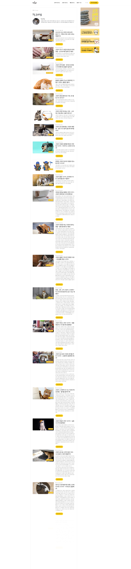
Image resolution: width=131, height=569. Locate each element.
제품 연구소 (72, 2)
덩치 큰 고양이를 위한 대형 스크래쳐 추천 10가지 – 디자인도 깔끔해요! (64, 486)
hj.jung (43, 19)
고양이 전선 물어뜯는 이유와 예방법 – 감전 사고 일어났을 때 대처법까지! (64, 128)
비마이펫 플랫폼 (94, 2)
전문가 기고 (79, 2)
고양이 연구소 (65, 2)
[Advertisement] (90, 74)
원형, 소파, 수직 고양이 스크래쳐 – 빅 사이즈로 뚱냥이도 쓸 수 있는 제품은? (65, 291)
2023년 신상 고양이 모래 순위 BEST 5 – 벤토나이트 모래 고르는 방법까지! (64, 34)
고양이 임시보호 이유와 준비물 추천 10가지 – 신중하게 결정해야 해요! (64, 356)
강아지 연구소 (57, 2)
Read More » (59, 44)
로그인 (86, 2)
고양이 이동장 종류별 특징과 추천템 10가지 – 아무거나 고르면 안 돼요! (65, 146)
